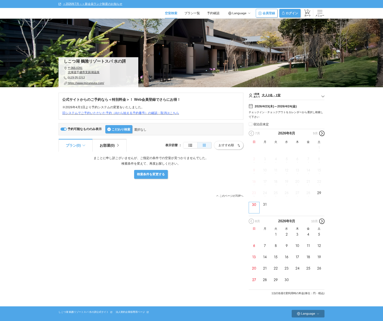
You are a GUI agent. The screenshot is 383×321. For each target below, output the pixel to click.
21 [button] (308, 181)
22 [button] (319, 181)
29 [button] (319, 193)
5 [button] (287, 159)
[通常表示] (190, 145)
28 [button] (308, 193)
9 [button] (254, 170)
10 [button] (265, 170)
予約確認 (213, 13)
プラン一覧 (192, 13)
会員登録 (269, 13)
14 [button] (308, 170)
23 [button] (254, 193)
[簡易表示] (204, 145)
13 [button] (297, 170)
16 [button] (254, 181)
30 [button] (254, 204)
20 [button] (297, 181)
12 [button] (286, 170)
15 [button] (319, 170)
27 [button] (297, 193)
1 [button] (319, 147)
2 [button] (254, 159)
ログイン (292, 13)
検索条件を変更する (151, 174)
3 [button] (265, 159)
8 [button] (319, 159)
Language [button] (239, 13)
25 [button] (276, 193)
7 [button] (308, 159)
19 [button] (286, 181)
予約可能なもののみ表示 (85, 129)
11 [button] (275, 170)
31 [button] (265, 204)
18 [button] (275, 181)
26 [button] (287, 193)
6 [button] (297, 159)
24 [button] (265, 193)
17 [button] (265, 181)
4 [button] (276, 159)
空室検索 (171, 13)
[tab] (109, 145)
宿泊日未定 (261, 124)
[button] (98, 70)
